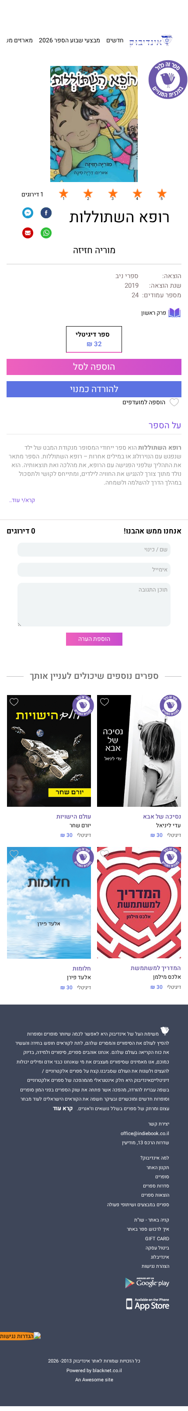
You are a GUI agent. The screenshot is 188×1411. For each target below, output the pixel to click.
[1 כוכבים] (63, 193)
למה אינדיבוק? (138, 13)
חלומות (82, 968)
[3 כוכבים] (113, 193)
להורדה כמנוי (94, 389)
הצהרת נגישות (155, 1266)
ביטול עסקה (157, 1248)
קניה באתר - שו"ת (151, 1220)
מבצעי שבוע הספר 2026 (69, 40)
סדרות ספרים (156, 1186)
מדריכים (84, 13)
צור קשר (30, 13)
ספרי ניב (127, 276)
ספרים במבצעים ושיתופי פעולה (138, 1204)
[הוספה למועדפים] (104, 703)
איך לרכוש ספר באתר (148, 1229)
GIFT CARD (110, 13)
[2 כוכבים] (88, 193)
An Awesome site (94, 1379)
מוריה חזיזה (94, 250)
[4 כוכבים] (137, 193)
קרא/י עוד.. (22, 500)
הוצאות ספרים (155, 1195)
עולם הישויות (73, 816)
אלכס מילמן (167, 977)
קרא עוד (63, 1108)
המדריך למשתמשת (156, 968)
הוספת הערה (94, 639)
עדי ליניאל (168, 825)
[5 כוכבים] (162, 193)
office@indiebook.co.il (145, 1133)
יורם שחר (80, 825)
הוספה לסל (94, 367)
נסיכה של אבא (162, 816)
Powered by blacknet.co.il (94, 1370)
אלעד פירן (79, 977)
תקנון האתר (157, 1167)
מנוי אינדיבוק (55, 13)
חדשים (115, 40)
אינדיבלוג (160, 1257)
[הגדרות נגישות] (20, 1336)
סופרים (162, 1176)
